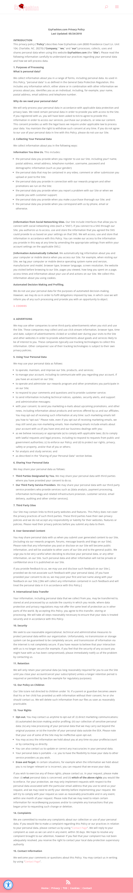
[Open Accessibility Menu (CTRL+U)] (8, 885)
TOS (65, 888)
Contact (87, 888)
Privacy (55, 888)
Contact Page (79, 827)
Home (44, 888)
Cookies (75, 888)
